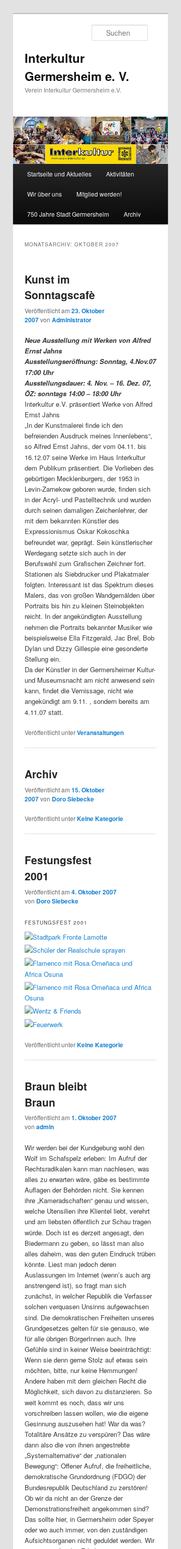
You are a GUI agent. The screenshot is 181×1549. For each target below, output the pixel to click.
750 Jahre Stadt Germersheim (68, 214)
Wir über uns (44, 194)
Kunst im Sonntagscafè (60, 287)
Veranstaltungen (100, 732)
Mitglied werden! (99, 194)
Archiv (132, 214)
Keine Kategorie (100, 818)
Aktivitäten (120, 173)
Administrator (72, 319)
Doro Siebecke (73, 798)
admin (45, 1126)
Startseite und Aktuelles (59, 173)
